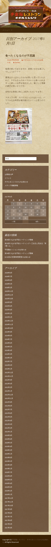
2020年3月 (8, 450)
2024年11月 (9, 324)
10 (25, 207)
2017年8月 (8, 513)
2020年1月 (8, 454)
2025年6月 (8, 306)
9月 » (37, 222)
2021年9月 (8, 402)
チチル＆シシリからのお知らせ (16, 182)
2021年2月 (8, 428)
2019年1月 (8, 468)
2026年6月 (8, 280)
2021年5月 (8, 417)
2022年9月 (8, 380)
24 (25, 214)
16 (19, 211)
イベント (8, 178)
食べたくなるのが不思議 (20, 55)
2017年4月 (8, 528)
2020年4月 (8, 446)
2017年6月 (8, 520)
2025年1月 (8, 317)
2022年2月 (8, 387)
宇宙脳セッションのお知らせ (15, 250)
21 (8, 214)
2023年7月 (8, 361)
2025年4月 (8, 310)
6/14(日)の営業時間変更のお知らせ (17, 257)
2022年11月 (9, 376)
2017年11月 (9, 502)
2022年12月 (9, 372)
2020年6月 (8, 439)
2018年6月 (8, 476)
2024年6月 (8, 343)
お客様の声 (9, 174)
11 (31, 207)
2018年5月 (8, 480)
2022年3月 (8, 384)
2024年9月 (8, 332)
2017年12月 (9, 498)
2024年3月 (8, 354)
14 (8, 211)
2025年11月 (9, 295)
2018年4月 (8, 483)
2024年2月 (8, 358)
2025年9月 (8, 302)
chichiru (17, 62)
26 (37, 214)
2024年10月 (9, 328)
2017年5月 (8, 524)
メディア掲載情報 (11, 185)
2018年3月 (8, 487)
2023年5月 (8, 365)
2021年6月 (8, 413)
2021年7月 (8, 409)
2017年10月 (9, 505)
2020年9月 (8, 435)
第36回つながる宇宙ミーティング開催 (19, 240)
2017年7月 (8, 517)
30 (19, 218)
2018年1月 (8, 494)
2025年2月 (8, 313)
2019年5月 (8, 461)
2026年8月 (8, 273)
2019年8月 (8, 457)
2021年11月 (9, 398)
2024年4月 (8, 350)
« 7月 (13, 222)
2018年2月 (8, 491)
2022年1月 (8, 391)
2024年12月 (9, 321)
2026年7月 (8, 276)
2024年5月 (8, 347)
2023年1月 (8, 369)
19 (37, 211)
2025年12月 (9, 291)
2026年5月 (8, 284)
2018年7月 (8, 472)
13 (43, 207)
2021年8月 (8, 406)
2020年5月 (8, 443)
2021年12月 (9, 395)
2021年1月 (8, 432)
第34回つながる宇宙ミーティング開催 (19, 253)
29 (13, 218)
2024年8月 (8, 335)
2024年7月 (8, 339)
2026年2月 (8, 287)
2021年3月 (8, 424)
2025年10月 (9, 299)
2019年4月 (8, 465)
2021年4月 (8, 420)
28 (8, 218)
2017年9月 (8, 509)
